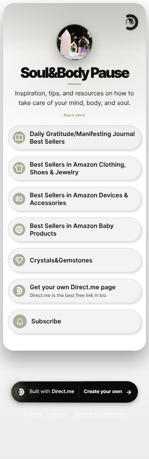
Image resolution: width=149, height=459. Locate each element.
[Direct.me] (131, 22)
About (59, 414)
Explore (33, 414)
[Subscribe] (74, 321)
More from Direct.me (100, 414)
